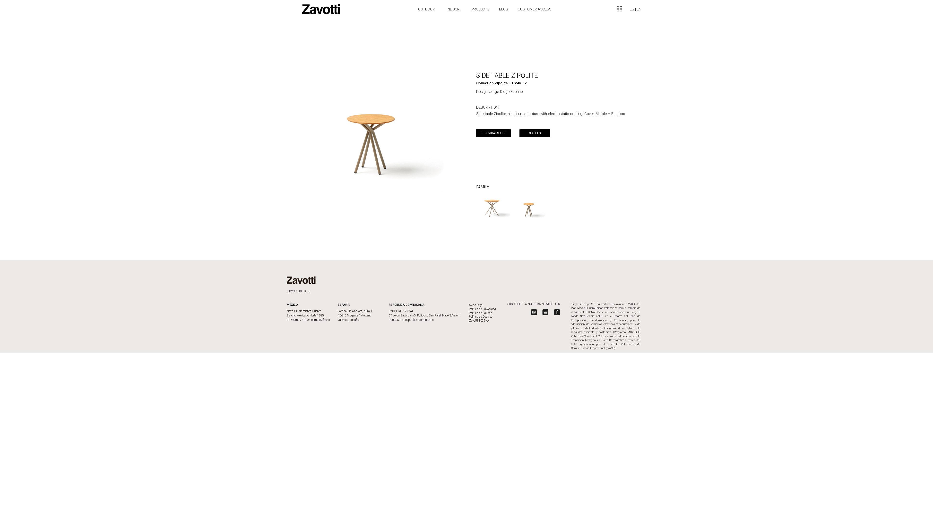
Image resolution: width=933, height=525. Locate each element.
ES (632, 9)
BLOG (503, 9)
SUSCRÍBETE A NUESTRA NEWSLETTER (533, 304)
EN (639, 9)
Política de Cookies (480, 316)
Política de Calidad (480, 313)
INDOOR (453, 9)
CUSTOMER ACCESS (535, 9)
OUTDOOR (426, 9)
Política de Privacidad (482, 309)
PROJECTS (480, 9)
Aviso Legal (476, 305)
